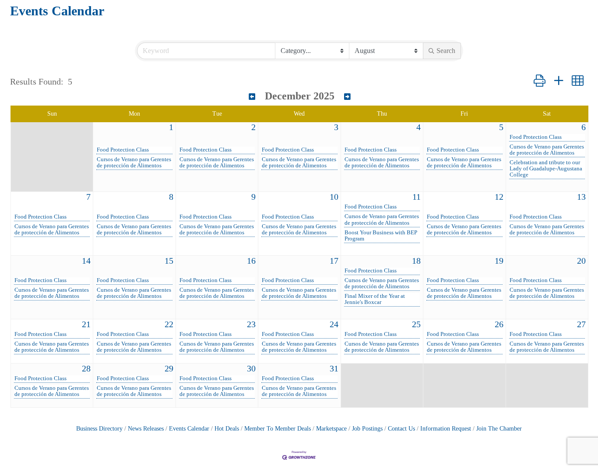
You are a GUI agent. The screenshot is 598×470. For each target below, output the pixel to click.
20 (581, 260)
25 (416, 324)
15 (169, 260)
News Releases (146, 428)
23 (251, 324)
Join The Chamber (499, 428)
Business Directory (99, 428)
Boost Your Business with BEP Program (381, 236)
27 (581, 324)
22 (169, 324)
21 (86, 324)
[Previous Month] (252, 97)
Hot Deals (227, 428)
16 (251, 260)
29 (169, 368)
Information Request (445, 428)
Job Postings (367, 428)
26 (499, 324)
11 (416, 196)
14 (86, 260)
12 (499, 196)
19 (499, 260)
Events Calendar (189, 428)
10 (334, 196)
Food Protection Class (123, 150)
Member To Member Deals (277, 428)
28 (86, 368)
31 (334, 368)
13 (581, 196)
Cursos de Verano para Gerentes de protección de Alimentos (134, 162)
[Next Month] (347, 97)
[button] (539, 81)
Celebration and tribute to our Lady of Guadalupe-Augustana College (546, 168)
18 (416, 260)
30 (251, 368)
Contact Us (401, 428)
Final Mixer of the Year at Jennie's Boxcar (375, 299)
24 (334, 324)
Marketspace (331, 428)
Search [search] (445, 50)
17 (334, 260)
